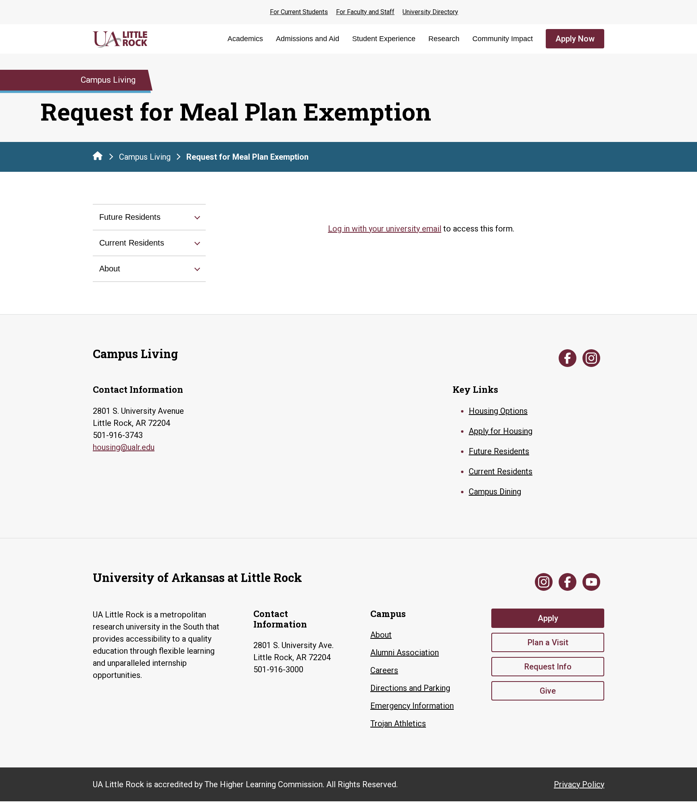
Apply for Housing (500, 431)
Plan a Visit (548, 642)
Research (443, 39)
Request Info (548, 666)
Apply (548, 618)
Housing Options (498, 411)
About (109, 268)
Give (548, 691)
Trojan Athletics (398, 723)
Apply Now (575, 39)
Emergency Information (412, 706)
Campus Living (145, 157)
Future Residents (130, 217)
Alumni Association (404, 652)
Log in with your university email (384, 229)
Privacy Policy (579, 784)
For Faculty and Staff (365, 12)
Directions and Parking (410, 688)
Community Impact (502, 39)
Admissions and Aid (307, 39)
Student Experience (383, 39)
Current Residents (131, 242)
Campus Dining (495, 491)
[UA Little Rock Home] (97, 156)
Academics (245, 39)
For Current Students (299, 12)
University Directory (430, 12)
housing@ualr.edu (123, 447)
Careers (384, 670)
